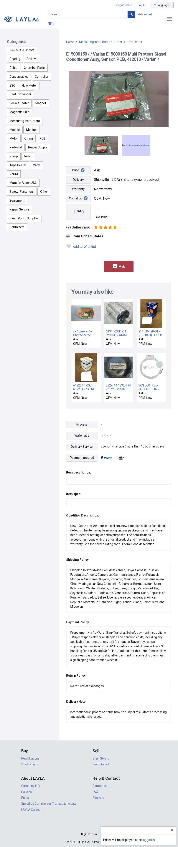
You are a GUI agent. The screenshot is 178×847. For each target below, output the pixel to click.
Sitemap (98, 797)
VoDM (14, 174)
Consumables (19, 76)
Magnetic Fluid (19, 112)
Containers (17, 227)
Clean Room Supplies (24, 218)
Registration (124, 5)
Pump (14, 156)
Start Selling (100, 758)
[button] (89, 826)
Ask (121, 266)
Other (44, 191)
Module (15, 130)
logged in (148, 840)
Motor (14, 138)
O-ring (28, 138)
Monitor (31, 130)
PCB (42, 138)
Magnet (40, 103)
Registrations (30, 758)
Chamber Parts (34, 67)
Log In (142, 5)
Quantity (78, 211)
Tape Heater (18, 165)
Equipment (17, 200)
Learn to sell (100, 764)
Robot (28, 156)
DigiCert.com (89, 834)
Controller (41, 76)
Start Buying (29, 764)
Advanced (145, 14)
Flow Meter (29, 85)
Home (70, 42)
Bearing (15, 59)
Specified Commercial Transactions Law (48, 803)
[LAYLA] (21, 19)
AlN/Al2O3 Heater (22, 50)
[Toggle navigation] (169, 19)
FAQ (95, 792)
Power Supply (37, 147)
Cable (13, 67)
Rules (25, 797)
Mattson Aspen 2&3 (23, 182)
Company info (31, 786)
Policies (26, 792)
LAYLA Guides (30, 809)
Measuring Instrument (25, 121)
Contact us (99, 786)
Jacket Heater (19, 103)
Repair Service (19, 209)
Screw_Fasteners (22, 191)
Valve (37, 165)
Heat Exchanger (20, 94)
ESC (12, 85)
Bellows (32, 59)
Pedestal (16, 147)
